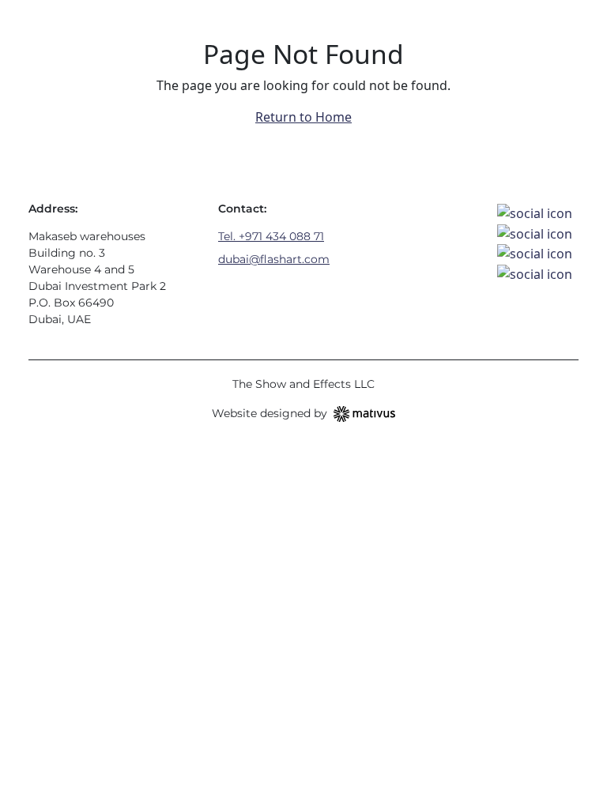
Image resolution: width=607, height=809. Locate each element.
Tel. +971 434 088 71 (271, 236)
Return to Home (303, 117)
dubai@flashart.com (274, 259)
